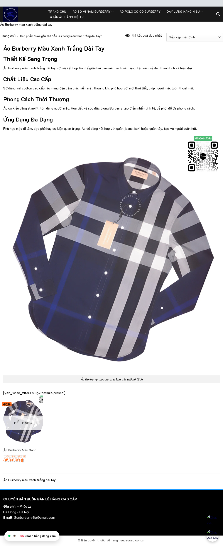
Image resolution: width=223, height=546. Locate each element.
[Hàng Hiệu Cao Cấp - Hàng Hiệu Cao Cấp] (22, 14)
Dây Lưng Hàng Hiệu (183, 11)
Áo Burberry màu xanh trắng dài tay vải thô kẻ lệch (22, 450)
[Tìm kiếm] (218, 14)
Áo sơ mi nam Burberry (92, 11)
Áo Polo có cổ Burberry (140, 11)
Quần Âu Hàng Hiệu (65, 17)
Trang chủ (57, 11)
